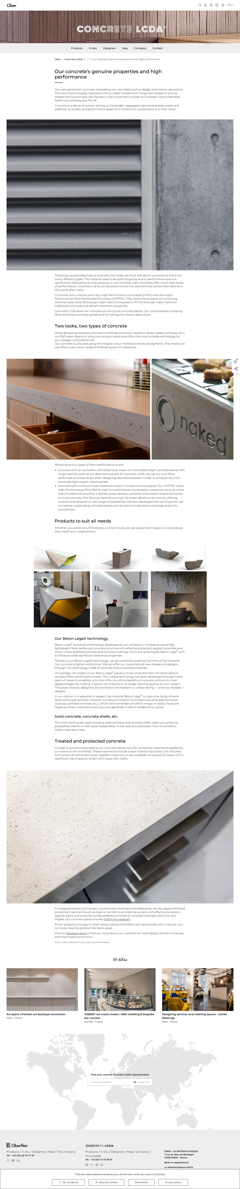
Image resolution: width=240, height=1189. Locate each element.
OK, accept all (70, 1182)
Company (140, 48)
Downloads (93, 1156)
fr (228, 11)
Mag (125, 48)
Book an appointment (176, 1162)
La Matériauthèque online (178, 1167)
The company (66, 1151)
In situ (93, 48)
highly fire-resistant (117, 919)
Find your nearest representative (120, 1074)
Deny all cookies (108, 1182)
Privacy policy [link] (173, 1182)
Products (76, 48)
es (228, 15)
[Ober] (12, 5)
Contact (158, 48)
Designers (109, 48)
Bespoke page (76, 933)
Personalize (141, 1182)
